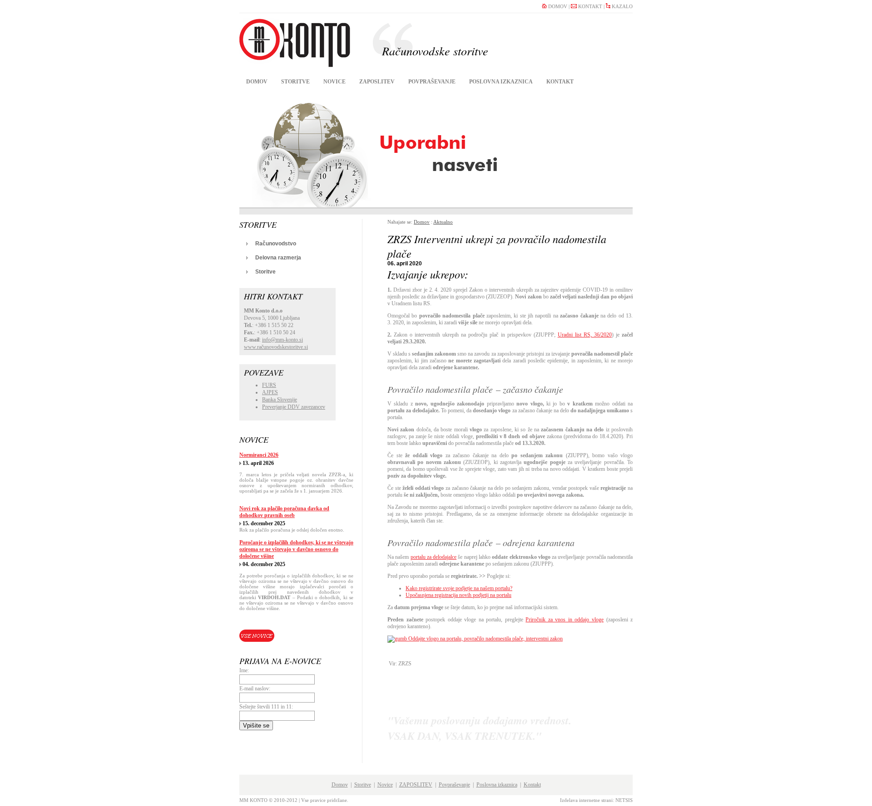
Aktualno (443, 222)
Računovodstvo (275, 243)
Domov (257, 81)
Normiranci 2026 (258, 455)
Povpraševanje (432, 81)
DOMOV (557, 6)
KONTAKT (589, 6)
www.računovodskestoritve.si (276, 347)
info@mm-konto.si (282, 340)
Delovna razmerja (278, 257)
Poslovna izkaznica (501, 81)
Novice (334, 81)
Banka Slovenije (279, 399)
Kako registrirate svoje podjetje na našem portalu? (459, 588)
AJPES (270, 392)
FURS (269, 385)
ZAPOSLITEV (377, 81)
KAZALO (621, 6)
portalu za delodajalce (434, 557)
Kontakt (560, 81)
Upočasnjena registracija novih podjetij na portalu (458, 595)
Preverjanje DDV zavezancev (293, 407)
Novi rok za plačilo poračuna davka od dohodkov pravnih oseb (284, 511)
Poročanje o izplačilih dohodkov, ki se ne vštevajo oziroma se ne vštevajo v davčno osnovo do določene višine (296, 549)
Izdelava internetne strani (586, 800)
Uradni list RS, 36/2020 (585, 335)
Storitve (295, 81)
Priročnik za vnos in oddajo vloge (564, 619)
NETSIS (624, 800)
